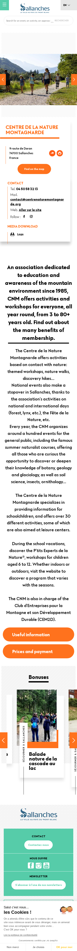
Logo (20, 234)
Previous (3, 79)
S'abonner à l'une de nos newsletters (38, 885)
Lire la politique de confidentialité (20, 935)
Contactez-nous (38, 845)
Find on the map (34, 169)
